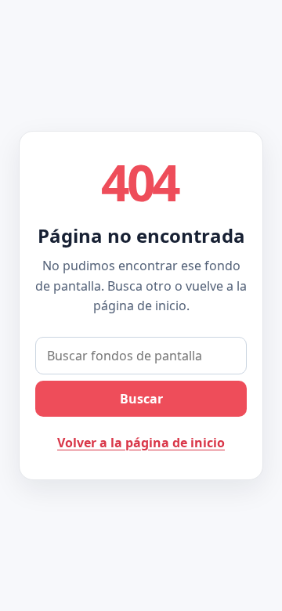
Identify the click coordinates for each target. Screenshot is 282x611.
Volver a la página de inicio (141, 442)
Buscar (141, 398)
